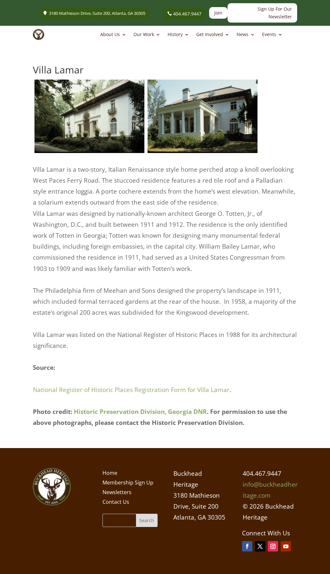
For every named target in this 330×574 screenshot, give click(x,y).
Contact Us (115, 502)
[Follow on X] (260, 546)
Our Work (143, 34)
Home (109, 473)
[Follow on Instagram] (273, 546)
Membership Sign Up (127, 483)
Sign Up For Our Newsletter (274, 13)
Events (269, 34)
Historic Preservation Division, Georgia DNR (140, 411)
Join (218, 13)
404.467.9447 (187, 14)
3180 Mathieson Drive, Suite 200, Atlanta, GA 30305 (97, 13)
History (175, 34)
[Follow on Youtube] (286, 546)
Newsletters (116, 493)
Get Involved (209, 34)
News (242, 34)
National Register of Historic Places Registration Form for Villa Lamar (131, 390)
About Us (110, 34)
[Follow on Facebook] (247, 546)
